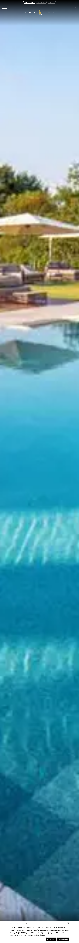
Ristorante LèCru (41, 2)
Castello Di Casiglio (29, 2)
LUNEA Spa (51, 2)
